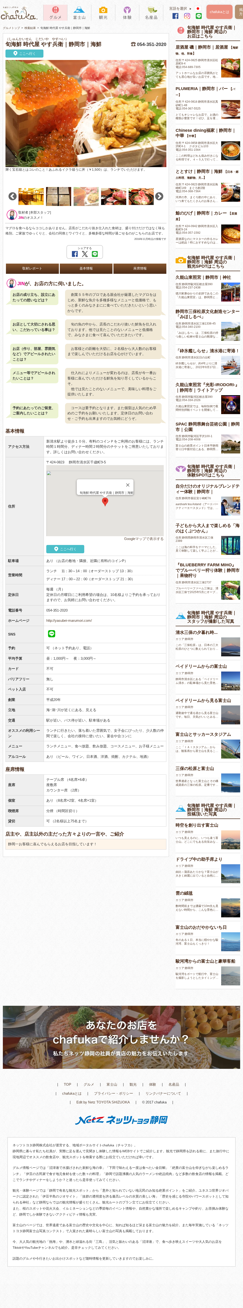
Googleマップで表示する (144, 539)
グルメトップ (11, 28)
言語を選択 (180, 8)
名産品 (173, 1084)
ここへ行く (27, 53)
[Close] (127, 485)
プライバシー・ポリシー (113, 1093)
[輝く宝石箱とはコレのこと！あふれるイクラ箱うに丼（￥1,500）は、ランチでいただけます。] (85, 113)
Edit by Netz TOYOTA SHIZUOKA (103, 1102)
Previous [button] (12, 196)
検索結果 (30, 28)
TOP (67, 1084)
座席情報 (140, 268)
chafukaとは (219, 12)
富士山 (112, 1084)
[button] (105, 502)
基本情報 (86, 268)
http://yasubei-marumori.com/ (69, 620)
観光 (133, 1084)
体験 (152, 1084)
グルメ (89, 1084)
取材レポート (32, 268)
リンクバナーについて (163, 1093)
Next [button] (159, 196)
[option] (85, 116)
